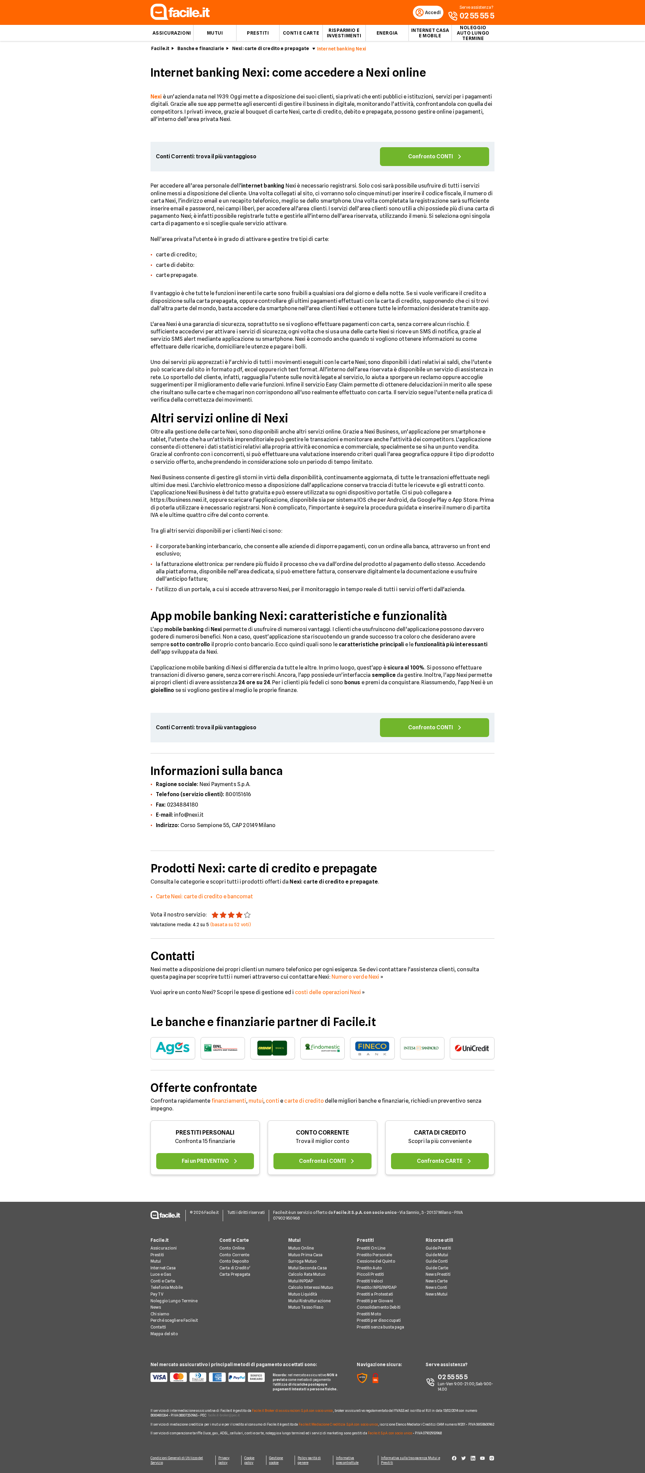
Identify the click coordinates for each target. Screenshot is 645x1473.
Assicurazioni (172, 33)
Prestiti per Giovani (375, 1300)
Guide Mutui (437, 1254)
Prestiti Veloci (370, 1280)
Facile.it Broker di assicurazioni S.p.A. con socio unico (292, 1410)
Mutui (215, 33)
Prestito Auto (369, 1267)
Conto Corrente (234, 1254)
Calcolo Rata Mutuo (307, 1274)
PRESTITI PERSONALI (205, 1132)
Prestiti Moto (369, 1313)
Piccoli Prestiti (370, 1274)
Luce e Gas (160, 1274)
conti (272, 1101)
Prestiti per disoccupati (379, 1320)
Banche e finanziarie (200, 48)
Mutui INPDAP (300, 1280)
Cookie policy (249, 1460)
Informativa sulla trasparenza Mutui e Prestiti (410, 1460)
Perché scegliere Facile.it (174, 1320)
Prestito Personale (374, 1254)
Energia (387, 33)
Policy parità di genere (309, 1460)
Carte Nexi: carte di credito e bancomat (204, 896)
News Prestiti (438, 1274)
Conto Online (232, 1248)
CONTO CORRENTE (322, 1132)
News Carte (436, 1280)
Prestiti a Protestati (375, 1294)
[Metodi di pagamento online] (207, 1377)
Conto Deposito (234, 1261)
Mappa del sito (164, 1333)
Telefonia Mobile (166, 1287)
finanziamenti (229, 1101)
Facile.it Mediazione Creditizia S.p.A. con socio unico (338, 1424)
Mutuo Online (301, 1248)
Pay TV (156, 1294)
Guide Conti (437, 1261)
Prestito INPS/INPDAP (376, 1287)
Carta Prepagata (235, 1274)
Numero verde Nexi (355, 977)
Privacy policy (224, 1460)
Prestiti (258, 33)
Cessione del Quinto (376, 1261)
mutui (256, 1101)
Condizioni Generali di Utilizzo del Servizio (176, 1460)
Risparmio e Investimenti (344, 33)
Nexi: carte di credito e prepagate (270, 48)
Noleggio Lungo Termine (174, 1300)
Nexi (156, 96)
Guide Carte (437, 1267)
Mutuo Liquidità (302, 1294)
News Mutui (436, 1294)
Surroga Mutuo (302, 1261)
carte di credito (304, 1101)
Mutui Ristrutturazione (309, 1300)
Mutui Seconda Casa (307, 1267)
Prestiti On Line (371, 1248)
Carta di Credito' (234, 1267)
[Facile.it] (180, 18)
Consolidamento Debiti (378, 1307)
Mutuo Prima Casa (305, 1254)
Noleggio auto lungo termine (473, 33)
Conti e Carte (301, 33)
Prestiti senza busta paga (380, 1326)
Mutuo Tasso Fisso (306, 1307)
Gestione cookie (276, 1460)
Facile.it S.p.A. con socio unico (390, 1433)
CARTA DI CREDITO (440, 1132)
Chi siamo (159, 1313)
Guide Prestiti (438, 1248)
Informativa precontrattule (347, 1460)
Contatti (158, 1326)
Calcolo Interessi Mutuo (311, 1287)
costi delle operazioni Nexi (328, 992)
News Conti (436, 1287)
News (155, 1307)
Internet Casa (163, 1267)
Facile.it (160, 48)
